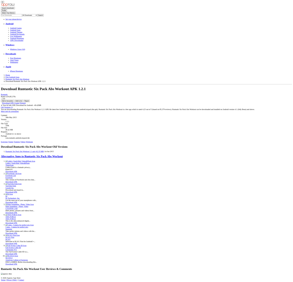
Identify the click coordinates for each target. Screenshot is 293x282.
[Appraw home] (8, 6)
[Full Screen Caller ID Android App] (15, 246)
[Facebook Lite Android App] (13, 174)
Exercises (4, 142)
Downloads (10, 54)
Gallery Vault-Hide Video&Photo (17, 163)
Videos (22, 142)
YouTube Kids (10, 186)
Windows (9, 45)
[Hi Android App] (9, 194)
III (2, 2)
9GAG (8, 239)
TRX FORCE (10, 217)
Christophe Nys (11, 250)
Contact (21, 280)
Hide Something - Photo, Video (16, 206)
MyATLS (8, 258)
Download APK (11, 171)
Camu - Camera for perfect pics (16, 227)
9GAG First (9, 237)
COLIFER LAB (11, 208)
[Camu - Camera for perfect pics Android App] (19, 225)
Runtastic (4, 94)
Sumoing (8, 229)
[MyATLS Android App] (11, 256)
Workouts (29, 142)
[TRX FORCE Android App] (13, 215)
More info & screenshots (10, 111)
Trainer (10, 142)
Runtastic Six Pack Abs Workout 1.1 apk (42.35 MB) (24, 151)
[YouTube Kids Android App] (13, 184)
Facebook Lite (10, 176)
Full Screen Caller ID (13, 248)
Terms (3, 280)
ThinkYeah (9, 165)
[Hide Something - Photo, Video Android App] (19, 204)
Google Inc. (9, 188)
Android (9, 24)
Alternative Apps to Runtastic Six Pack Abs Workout (32, 156)
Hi (6, 196)
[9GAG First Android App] (12, 235)
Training (17, 142)
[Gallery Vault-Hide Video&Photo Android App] (20, 161)
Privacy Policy (12, 280)
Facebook (9, 178)
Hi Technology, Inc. (12, 198)
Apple (8, 67)
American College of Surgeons (16, 260)
